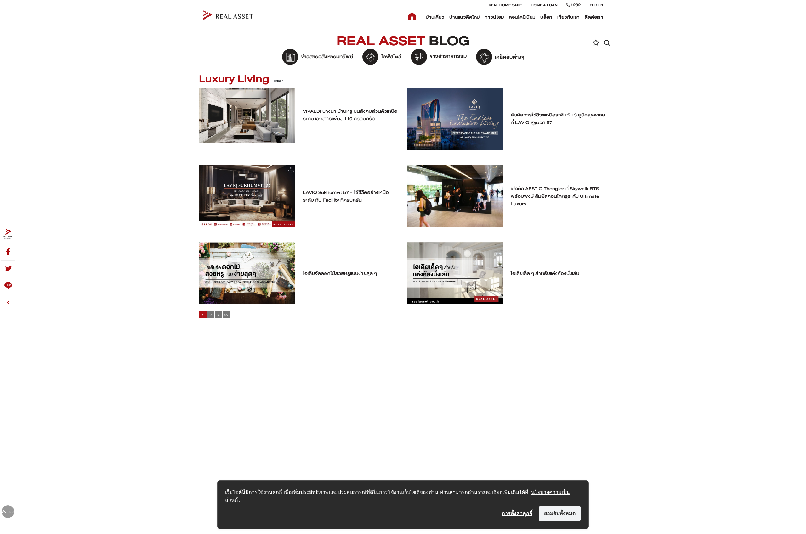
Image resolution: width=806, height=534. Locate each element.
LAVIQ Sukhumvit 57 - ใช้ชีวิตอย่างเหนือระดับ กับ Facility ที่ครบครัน (346, 196)
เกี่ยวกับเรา (568, 17)
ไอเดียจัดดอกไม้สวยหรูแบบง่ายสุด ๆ (340, 273)
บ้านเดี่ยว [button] (435, 17)
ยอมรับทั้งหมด (560, 513)
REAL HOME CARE (505, 5)
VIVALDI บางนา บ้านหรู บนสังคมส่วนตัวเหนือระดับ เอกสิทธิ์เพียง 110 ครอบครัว (350, 115)
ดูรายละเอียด (247, 118)
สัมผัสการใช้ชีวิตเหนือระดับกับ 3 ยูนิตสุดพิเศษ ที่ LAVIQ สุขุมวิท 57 (558, 119)
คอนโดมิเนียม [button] (522, 17)
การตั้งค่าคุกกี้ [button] (517, 513)
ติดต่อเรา (594, 17)
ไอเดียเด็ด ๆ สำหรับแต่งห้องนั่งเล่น (545, 273)
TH (592, 5)
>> (226, 315)
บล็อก (546, 17)
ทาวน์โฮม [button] (494, 17)
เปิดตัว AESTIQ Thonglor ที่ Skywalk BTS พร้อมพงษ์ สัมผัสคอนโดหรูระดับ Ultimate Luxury (555, 196)
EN (600, 5)
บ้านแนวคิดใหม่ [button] (464, 17)
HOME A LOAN (544, 5)
